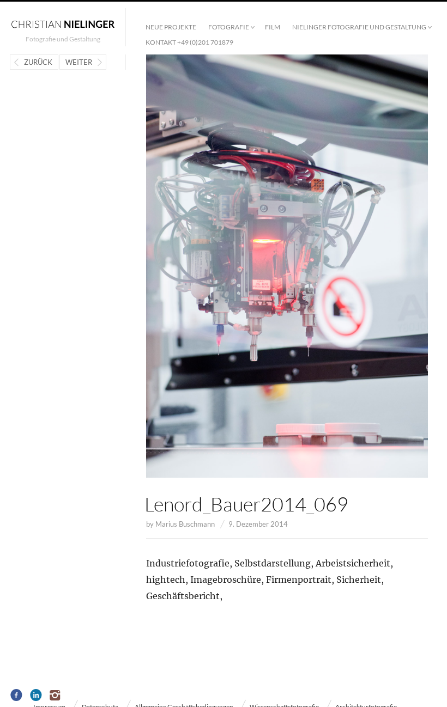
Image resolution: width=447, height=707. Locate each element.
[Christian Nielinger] (62, 23)
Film (272, 27)
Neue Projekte (171, 27)
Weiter (78, 62)
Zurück (38, 62)
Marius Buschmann (185, 524)
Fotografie (228, 27)
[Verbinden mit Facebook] (16, 695)
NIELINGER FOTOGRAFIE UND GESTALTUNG (359, 27)
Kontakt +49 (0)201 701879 (189, 42)
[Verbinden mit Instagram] (55, 695)
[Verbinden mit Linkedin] (36, 695)
